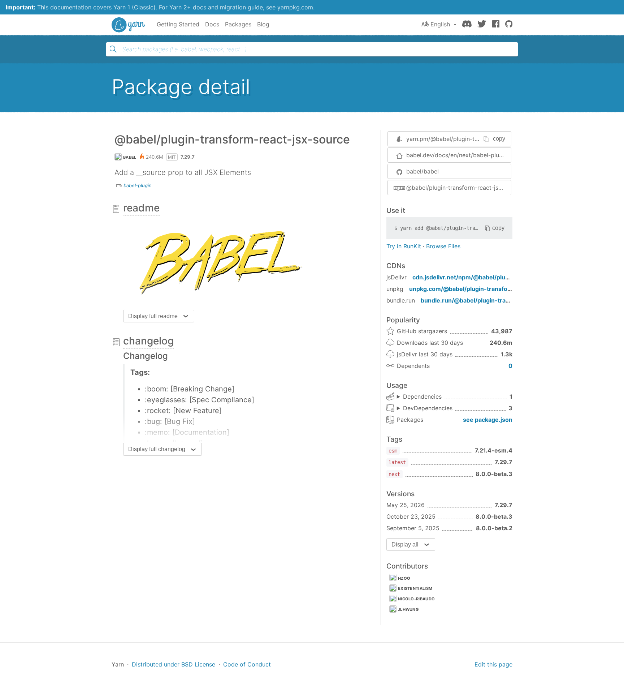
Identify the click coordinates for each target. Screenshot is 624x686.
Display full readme (153, 316)
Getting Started (178, 24)
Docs (212, 24)
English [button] (440, 24)
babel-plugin (138, 185)
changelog (148, 341)
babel (129, 157)
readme (141, 208)
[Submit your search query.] (113, 49)
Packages (238, 24)
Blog (263, 24)
